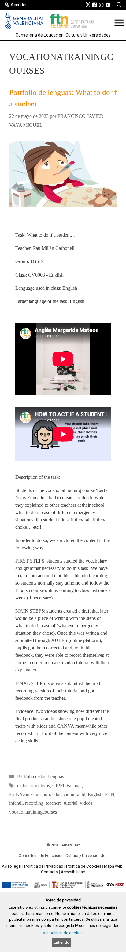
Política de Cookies (83, 866)
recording (34, 803)
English (95, 794)
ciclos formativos (33, 785)
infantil (16, 803)
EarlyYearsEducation (29, 794)
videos (86, 803)
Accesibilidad (73, 871)
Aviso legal (11, 866)
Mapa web (113, 866)
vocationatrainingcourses (33, 812)
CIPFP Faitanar (67, 785)
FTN (109, 794)
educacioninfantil (68, 794)
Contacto (49, 871)
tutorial (70, 803)
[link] (88, 4)
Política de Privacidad (43, 866)
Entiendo (61, 942)
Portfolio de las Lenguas (40, 776)
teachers (53, 803)
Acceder (19, 4)
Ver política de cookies (63, 933)
